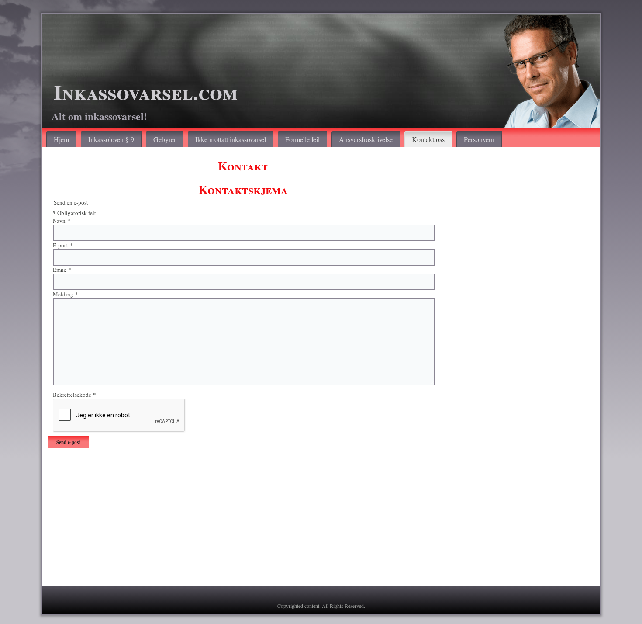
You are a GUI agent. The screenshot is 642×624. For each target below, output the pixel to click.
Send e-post (68, 442)
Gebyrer (164, 139)
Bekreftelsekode (74, 395)
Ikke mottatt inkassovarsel (230, 139)
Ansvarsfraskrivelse (366, 139)
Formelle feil (302, 139)
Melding (65, 294)
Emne (62, 270)
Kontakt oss (428, 139)
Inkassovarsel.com (146, 91)
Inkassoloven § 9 (111, 139)
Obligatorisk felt (74, 212)
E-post (63, 245)
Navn (61, 221)
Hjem (61, 139)
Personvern (479, 139)
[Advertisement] (310, 520)
